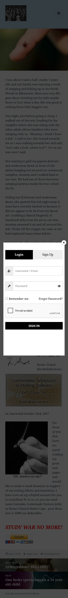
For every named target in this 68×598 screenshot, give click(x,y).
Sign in (34, 326)
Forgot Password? (51, 299)
